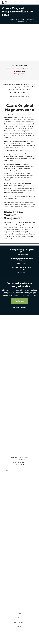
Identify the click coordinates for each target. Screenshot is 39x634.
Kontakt (19, 626)
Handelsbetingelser (19, 622)
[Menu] (37, 2)
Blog (19, 609)
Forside (12, 19)
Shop (17, 19)
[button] (33, 2)
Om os (19, 614)
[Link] (4, 2)
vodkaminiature (29, 207)
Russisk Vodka (30, 19)
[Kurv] (29, 2)
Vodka (23, 19)
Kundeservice (20, 618)
